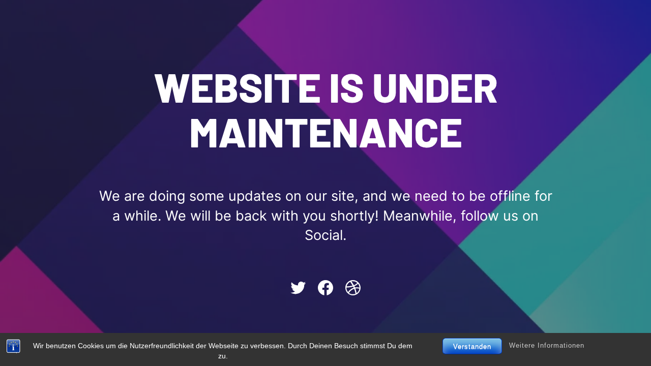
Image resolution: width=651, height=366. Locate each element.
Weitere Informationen (546, 346)
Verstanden (472, 346)
